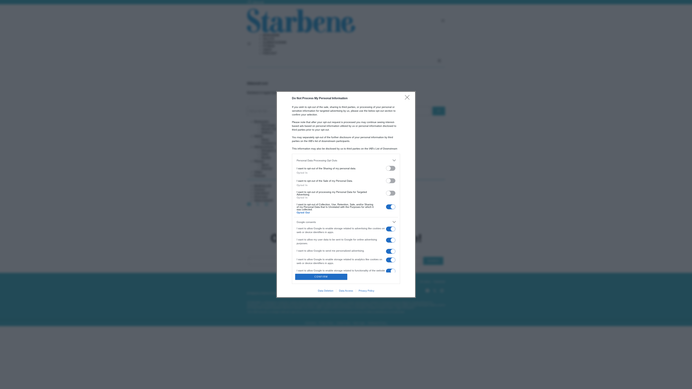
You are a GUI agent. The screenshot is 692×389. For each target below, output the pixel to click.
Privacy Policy (366, 290)
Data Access (346, 290)
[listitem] (346, 160)
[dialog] (346, 194)
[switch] (390, 168)
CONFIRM (321, 276)
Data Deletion (325, 290)
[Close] (408, 98)
